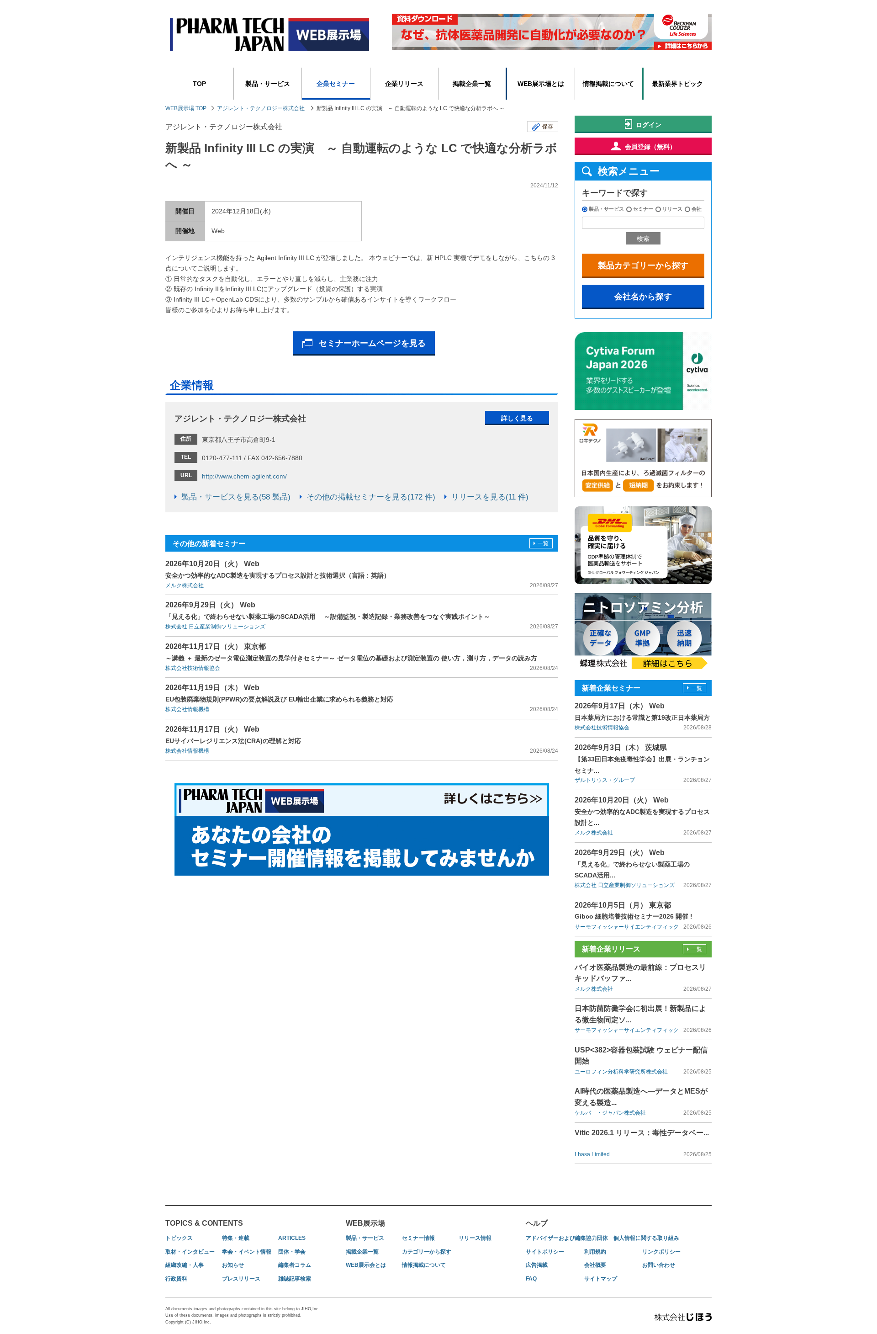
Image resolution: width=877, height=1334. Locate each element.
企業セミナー (336, 83)
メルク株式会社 (184, 585)
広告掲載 (537, 1265)
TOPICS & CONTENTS (204, 1223)
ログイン (648, 124)
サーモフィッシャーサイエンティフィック (627, 927)
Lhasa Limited (592, 1154)
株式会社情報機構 (187, 709)
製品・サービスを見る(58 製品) (236, 497)
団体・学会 (292, 1252)
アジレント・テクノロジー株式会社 (261, 108)
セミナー (643, 209)
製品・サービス (267, 83)
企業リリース (404, 83)
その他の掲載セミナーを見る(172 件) (370, 497)
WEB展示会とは (366, 1265)
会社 (697, 209)
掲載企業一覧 (472, 83)
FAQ (531, 1279)
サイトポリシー (545, 1252)
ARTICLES (292, 1238)
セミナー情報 (418, 1238)
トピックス (179, 1238)
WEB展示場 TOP (185, 108)
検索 (643, 238)
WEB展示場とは (541, 83)
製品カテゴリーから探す (643, 265)
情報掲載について (608, 83)
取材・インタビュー (190, 1252)
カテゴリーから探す (426, 1252)
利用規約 (595, 1252)
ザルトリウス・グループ (605, 780)
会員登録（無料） (650, 146)
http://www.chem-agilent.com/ (244, 476)
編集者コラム (294, 1265)
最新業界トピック (677, 83)
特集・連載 (235, 1238)
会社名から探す (643, 296)
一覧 (543, 543)
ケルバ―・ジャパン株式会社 (610, 1113)
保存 (547, 126)
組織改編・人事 (184, 1265)
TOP (199, 83)
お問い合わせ (658, 1265)
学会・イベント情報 (246, 1252)
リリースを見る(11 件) (489, 497)
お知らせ (233, 1265)
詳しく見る (517, 418)
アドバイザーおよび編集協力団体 (567, 1238)
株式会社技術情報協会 (192, 668)
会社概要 (595, 1265)
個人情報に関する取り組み (646, 1238)
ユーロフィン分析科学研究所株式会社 (621, 1071)
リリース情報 (475, 1238)
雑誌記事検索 (294, 1279)
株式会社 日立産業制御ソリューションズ (215, 626)
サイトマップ (600, 1279)
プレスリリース (241, 1279)
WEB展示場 (365, 1223)
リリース (672, 209)
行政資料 (176, 1279)
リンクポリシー (661, 1252)
